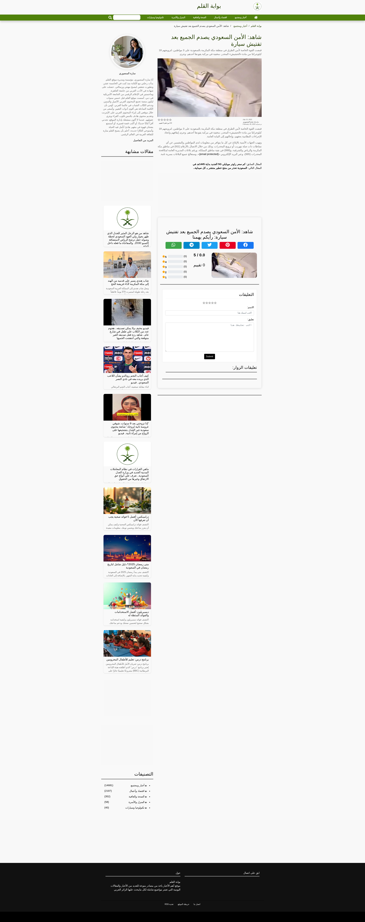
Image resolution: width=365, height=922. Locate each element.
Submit (209, 356)
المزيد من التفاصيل (143, 140)
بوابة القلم (256, 26)
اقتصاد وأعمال (220, 17)
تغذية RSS (169, 904)
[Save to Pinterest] (228, 245)
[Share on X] (210, 245)
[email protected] (208, 154)
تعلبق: (251, 319)
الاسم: (250, 307)
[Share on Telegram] (191, 245)
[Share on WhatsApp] (174, 245)
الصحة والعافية (199, 17)
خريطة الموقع (183, 904)
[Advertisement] (210, 193)
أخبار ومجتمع (240, 17)
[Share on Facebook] (246, 245)
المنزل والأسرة (178, 17)
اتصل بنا (197, 904)
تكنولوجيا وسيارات (155, 17)
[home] (256, 17)
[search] (110, 17)
